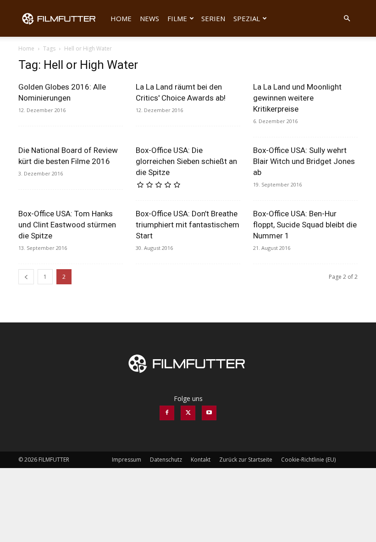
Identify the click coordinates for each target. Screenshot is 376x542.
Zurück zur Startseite (245, 459)
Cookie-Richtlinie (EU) (308, 459)
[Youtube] (209, 413)
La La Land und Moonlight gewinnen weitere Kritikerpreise (297, 97)
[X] (188, 413)
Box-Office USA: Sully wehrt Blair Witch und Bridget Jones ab (304, 161)
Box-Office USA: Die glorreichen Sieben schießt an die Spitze (186, 161)
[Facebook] (167, 413)
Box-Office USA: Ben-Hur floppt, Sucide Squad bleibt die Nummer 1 (305, 224)
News (149, 18)
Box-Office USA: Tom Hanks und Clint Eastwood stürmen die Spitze (67, 224)
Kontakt (200, 459)
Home (121, 18)
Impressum (126, 459)
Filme (177, 18)
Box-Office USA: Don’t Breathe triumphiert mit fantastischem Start (187, 224)
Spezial (246, 18)
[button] (347, 18)
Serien (213, 18)
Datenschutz (166, 459)
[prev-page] (26, 276)
